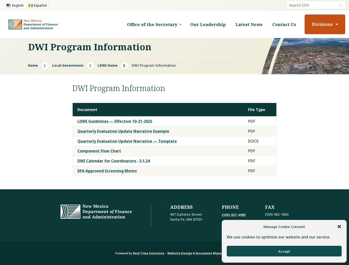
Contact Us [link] (284, 24)
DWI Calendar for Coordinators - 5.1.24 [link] (113, 160)
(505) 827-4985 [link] (234, 215)
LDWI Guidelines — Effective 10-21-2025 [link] (114, 121)
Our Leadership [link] (208, 24)
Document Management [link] (215, 253)
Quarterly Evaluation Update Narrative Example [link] (123, 131)
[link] (15, 5)
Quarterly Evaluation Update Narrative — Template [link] (127, 141)
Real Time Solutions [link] (148, 253)
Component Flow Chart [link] (99, 150)
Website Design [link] (179, 253)
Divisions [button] (322, 24)
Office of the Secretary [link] (152, 24)
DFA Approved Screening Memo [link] (107, 170)
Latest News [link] (249, 24)
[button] (339, 226)
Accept (284, 251)
